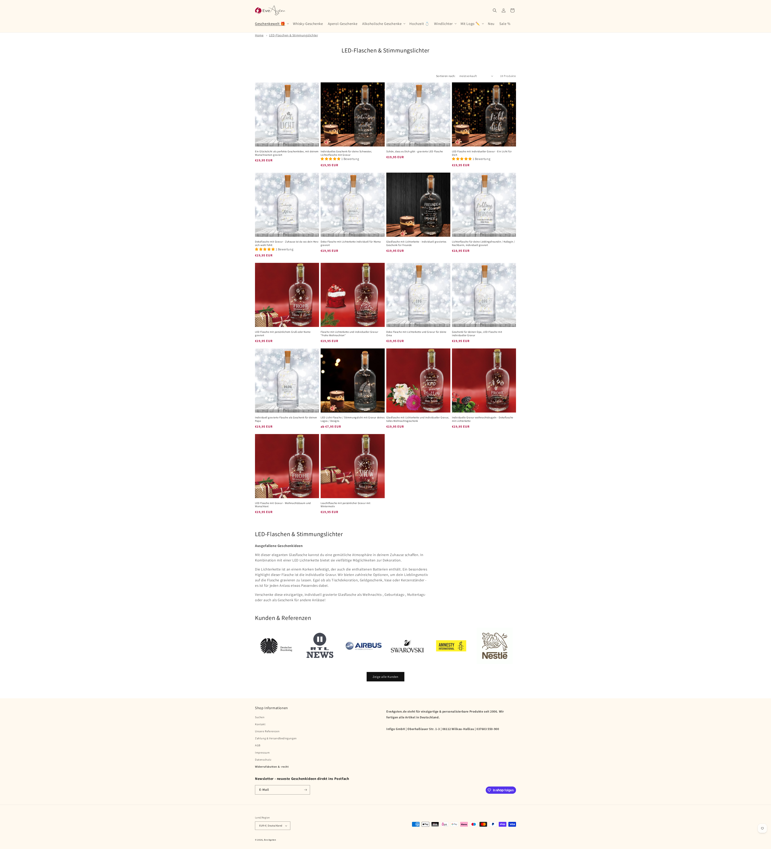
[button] (272, 23)
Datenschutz (263, 759)
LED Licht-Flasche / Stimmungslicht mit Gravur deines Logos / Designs (352, 419)
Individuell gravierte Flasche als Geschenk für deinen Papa (286, 419)
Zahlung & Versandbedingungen (276, 738)
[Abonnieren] (305, 790)
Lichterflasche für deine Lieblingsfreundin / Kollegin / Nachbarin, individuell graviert (483, 243)
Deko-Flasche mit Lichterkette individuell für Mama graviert (351, 243)
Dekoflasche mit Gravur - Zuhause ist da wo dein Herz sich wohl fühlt (286, 243)
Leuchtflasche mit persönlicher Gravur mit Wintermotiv (345, 505)
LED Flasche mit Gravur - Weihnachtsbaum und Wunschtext (283, 505)
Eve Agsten (270, 839)
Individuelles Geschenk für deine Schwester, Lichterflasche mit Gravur (346, 153)
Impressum (262, 752)
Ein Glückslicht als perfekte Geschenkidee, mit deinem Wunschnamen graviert (287, 153)
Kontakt (260, 724)
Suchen (260, 717)
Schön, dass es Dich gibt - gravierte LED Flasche (414, 151)
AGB (257, 745)
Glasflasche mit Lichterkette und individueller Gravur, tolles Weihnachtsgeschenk (417, 419)
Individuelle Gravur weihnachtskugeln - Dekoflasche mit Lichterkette (482, 419)
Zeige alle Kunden (385, 677)
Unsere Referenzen (267, 731)
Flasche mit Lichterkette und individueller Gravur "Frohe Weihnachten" (349, 333)
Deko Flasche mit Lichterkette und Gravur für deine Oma (416, 333)
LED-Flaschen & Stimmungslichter (293, 35)
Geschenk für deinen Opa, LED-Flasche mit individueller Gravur (477, 333)
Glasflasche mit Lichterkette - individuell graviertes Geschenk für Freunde (416, 243)
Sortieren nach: (445, 76)
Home (259, 35)
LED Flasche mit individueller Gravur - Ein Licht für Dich (482, 153)
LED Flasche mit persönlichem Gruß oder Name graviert (283, 333)
